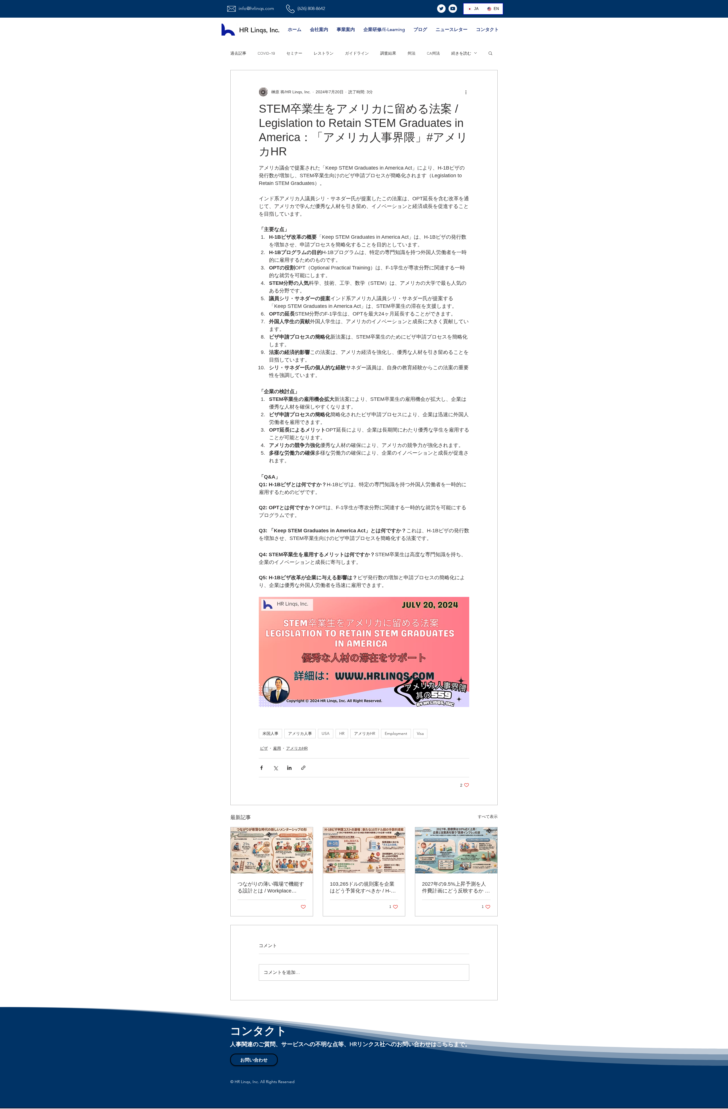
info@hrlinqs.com (256, 8)
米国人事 (270, 733)
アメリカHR (364, 733)
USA (326, 733)
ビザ (264, 748)
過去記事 (238, 53)
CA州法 (433, 53)
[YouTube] (452, 8)
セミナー (294, 53)
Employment (396, 733)
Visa (420, 733)
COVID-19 (266, 53)
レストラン (324, 53)
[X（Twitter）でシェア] (275, 767)
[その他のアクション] (465, 91)
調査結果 (388, 53)
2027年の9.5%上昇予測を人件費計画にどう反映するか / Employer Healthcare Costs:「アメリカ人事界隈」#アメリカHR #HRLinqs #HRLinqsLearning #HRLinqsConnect (454, 887)
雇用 (277, 748)
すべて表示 (488, 816)
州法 (411, 53)
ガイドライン (357, 53)
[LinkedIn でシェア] (289, 767)
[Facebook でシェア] (261, 767)
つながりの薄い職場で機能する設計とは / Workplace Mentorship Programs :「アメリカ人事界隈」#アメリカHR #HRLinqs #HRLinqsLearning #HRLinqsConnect (271, 887)
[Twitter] (441, 8)
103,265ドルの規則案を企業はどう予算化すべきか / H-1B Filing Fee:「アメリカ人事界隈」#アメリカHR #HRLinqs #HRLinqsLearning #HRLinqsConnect (363, 887)
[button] (490, 53)
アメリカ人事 (300, 733)
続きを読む (461, 53)
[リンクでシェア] (303, 767)
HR (341, 733)
